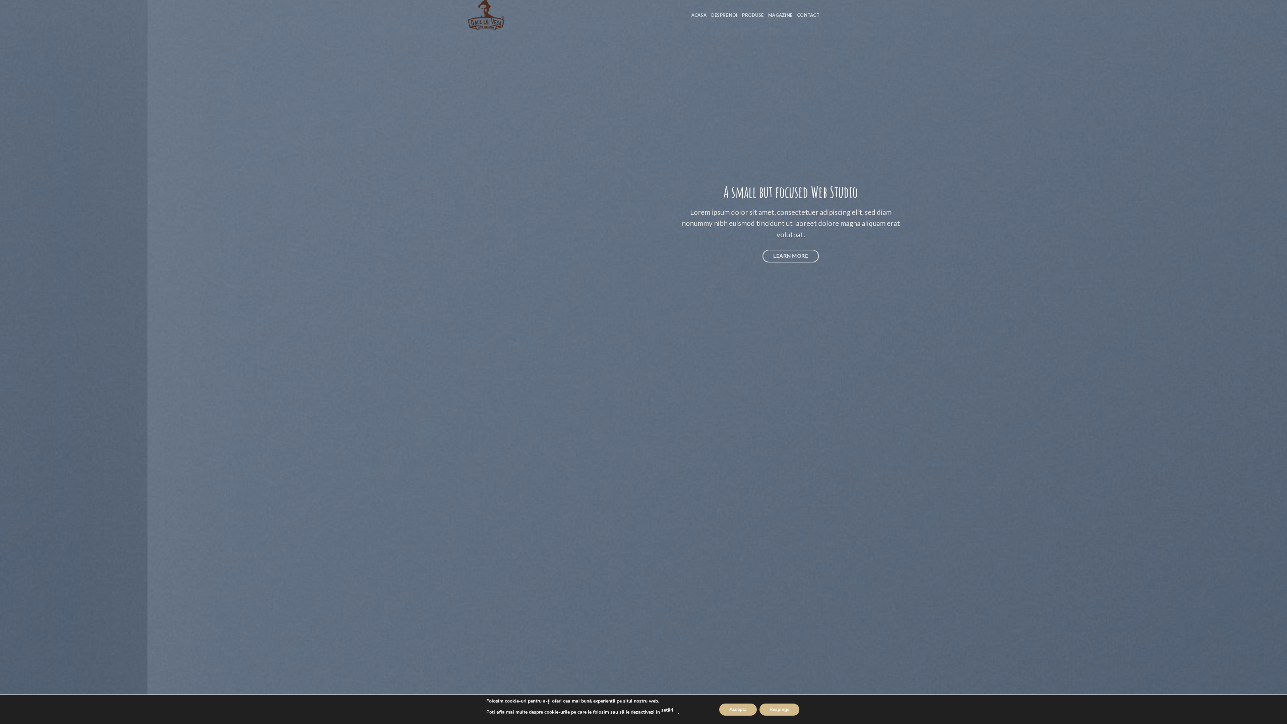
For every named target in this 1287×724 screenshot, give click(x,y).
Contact (808, 15)
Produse (752, 15)
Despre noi (724, 15)
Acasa (699, 15)
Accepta (738, 709)
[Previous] (34, 362)
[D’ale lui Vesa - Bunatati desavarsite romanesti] (501, 15)
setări (667, 710)
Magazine (780, 15)
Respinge (779, 709)
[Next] (1253, 362)
